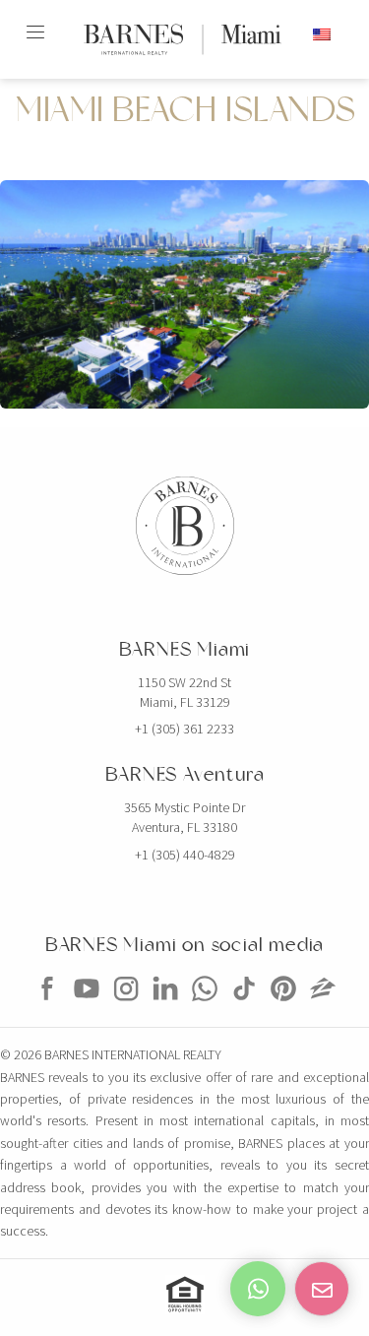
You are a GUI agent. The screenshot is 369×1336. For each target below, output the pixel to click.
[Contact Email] (321, 1288)
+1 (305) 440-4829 (185, 854)
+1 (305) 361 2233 (184, 728)
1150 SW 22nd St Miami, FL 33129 (184, 692)
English (286, 34)
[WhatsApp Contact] (257, 1288)
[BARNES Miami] (47, 1007)
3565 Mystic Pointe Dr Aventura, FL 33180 (184, 817)
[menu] (35, 23)
